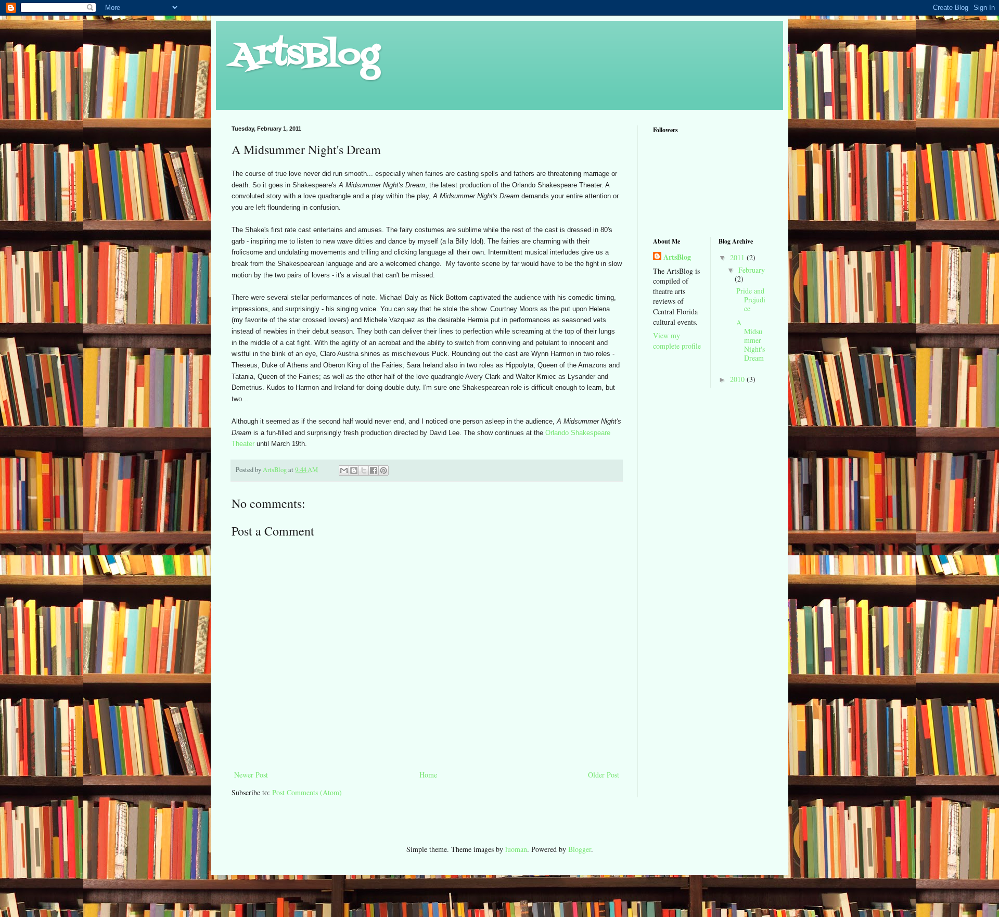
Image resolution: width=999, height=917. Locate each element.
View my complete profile (677, 340)
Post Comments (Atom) (307, 792)
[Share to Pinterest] (383, 470)
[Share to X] (363, 470)
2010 (738, 379)
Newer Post (251, 775)
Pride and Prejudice (750, 299)
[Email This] (344, 470)
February (751, 270)
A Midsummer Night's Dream (750, 339)
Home (428, 775)
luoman (516, 849)
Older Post (603, 775)
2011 (738, 257)
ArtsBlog (305, 56)
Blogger (579, 849)
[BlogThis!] (354, 470)
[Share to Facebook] (373, 470)
